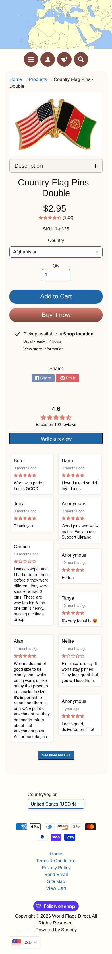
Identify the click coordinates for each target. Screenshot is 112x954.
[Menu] (31, 59)
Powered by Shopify (56, 929)
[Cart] (64, 59)
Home (15, 79)
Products (38, 79)
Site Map (56, 881)
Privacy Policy (56, 867)
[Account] (47, 59)
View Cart (56, 888)
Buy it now (56, 314)
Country (56, 240)
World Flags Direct (71, 916)
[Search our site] (81, 59)
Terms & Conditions (56, 860)
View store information (43, 349)
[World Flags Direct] (56, 26)
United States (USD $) (53, 803)
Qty (56, 265)
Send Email (56, 874)
